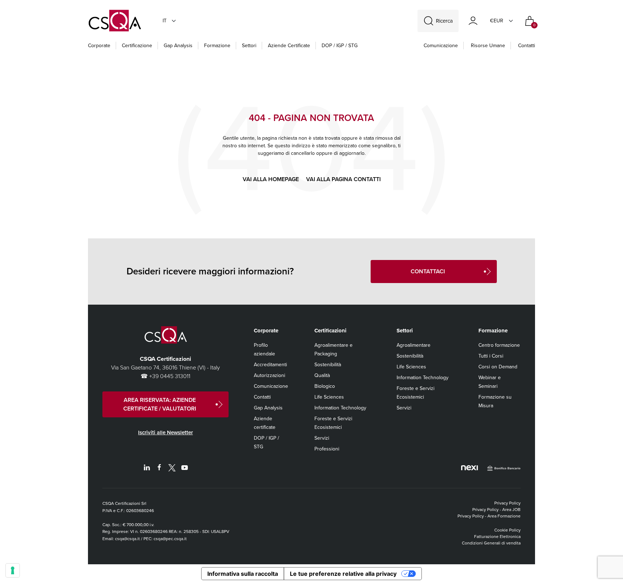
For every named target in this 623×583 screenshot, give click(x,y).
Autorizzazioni (269, 375)
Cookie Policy (507, 530)
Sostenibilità (327, 364)
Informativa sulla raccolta (242, 573)
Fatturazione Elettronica (497, 536)
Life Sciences (329, 397)
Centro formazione (499, 345)
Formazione (217, 45)
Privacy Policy (507, 503)
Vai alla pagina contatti (343, 179)
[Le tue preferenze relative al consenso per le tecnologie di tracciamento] (12, 570)
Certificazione (137, 45)
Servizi (321, 438)
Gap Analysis (178, 45)
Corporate (99, 45)
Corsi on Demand (497, 367)
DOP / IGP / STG (340, 45)
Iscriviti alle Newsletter (165, 432)
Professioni (326, 449)
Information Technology (340, 408)
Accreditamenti (270, 364)
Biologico (324, 386)
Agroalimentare (413, 345)
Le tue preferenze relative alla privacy (343, 573)
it (165, 20)
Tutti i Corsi (490, 356)
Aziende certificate (289, 45)
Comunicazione (441, 45)
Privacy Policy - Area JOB (496, 509)
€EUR (496, 20)
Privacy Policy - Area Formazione (489, 516)
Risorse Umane (488, 45)
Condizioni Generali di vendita (491, 543)
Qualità (322, 375)
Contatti (526, 45)
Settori (249, 45)
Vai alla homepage (271, 179)
